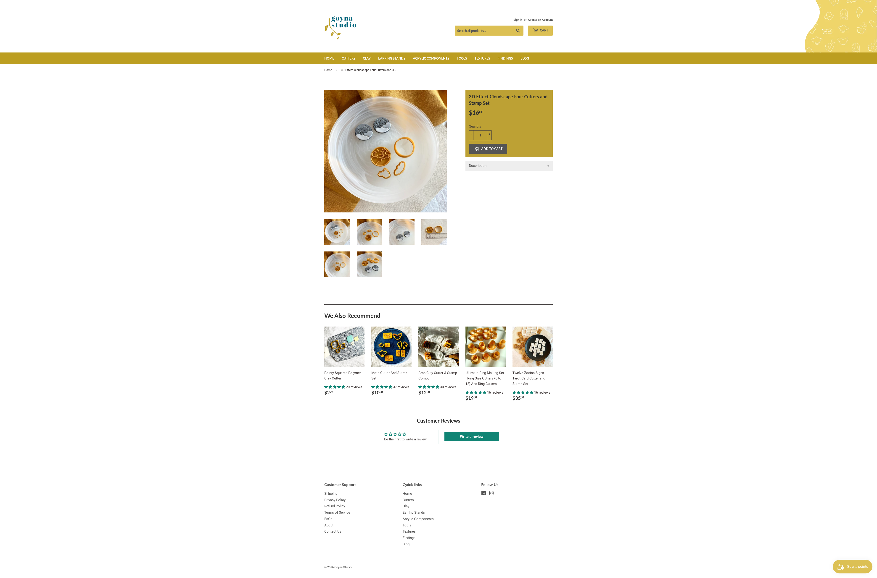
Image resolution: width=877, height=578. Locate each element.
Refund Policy (334, 506)
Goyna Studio (342, 567)
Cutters (348, 58)
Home (329, 58)
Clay (367, 58)
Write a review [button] (471, 436)
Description (477, 166)
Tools (462, 58)
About (328, 525)
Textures (482, 58)
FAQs (328, 519)
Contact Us (332, 531)
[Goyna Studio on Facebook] (483, 494)
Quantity (475, 126)
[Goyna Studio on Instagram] (491, 494)
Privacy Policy (335, 500)
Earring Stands (391, 58)
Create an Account (540, 19)
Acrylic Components (431, 58)
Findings (505, 58)
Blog (524, 58)
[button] (335, 387)
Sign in (517, 19)
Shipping (330, 494)
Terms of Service (337, 512)
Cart (543, 30)
